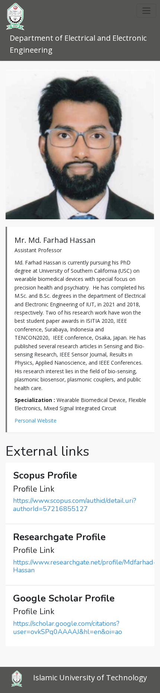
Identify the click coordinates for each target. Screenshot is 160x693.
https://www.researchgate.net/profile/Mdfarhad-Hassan (84, 566)
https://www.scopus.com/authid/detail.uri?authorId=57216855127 (74, 504)
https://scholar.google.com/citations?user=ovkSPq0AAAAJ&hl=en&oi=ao (67, 627)
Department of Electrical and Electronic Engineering (78, 44)
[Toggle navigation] (146, 11)
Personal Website (36, 420)
